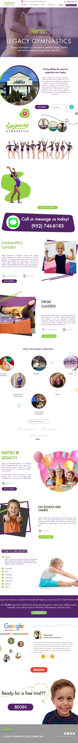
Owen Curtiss (48, 635)
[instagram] (75, 368)
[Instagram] (74, 733)
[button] (34, 4)
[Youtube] (71, 733)
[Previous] (9, 32)
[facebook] (75, 373)
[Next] (69, 32)
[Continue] (43, 656)
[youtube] (75, 370)
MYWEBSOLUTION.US (70, 736)
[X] (75, 375)
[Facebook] (65, 733)
